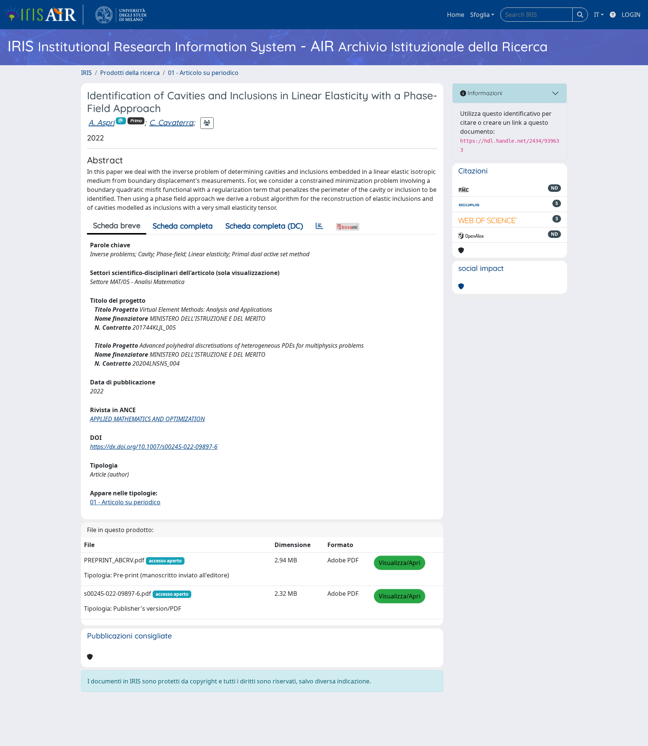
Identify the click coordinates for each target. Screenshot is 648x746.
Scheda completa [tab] (183, 225)
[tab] (319, 226)
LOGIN (631, 14)
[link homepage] (43, 14)
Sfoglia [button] (480, 14)
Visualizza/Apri (399, 563)
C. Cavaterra (171, 122)
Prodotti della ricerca (130, 73)
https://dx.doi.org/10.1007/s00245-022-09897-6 (154, 447)
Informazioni (484, 93)
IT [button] (596, 14)
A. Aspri (101, 122)
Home (455, 14)
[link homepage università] (121, 14)
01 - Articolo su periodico (203, 73)
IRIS (86, 73)
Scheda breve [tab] (116, 225)
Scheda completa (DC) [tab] (264, 225)
